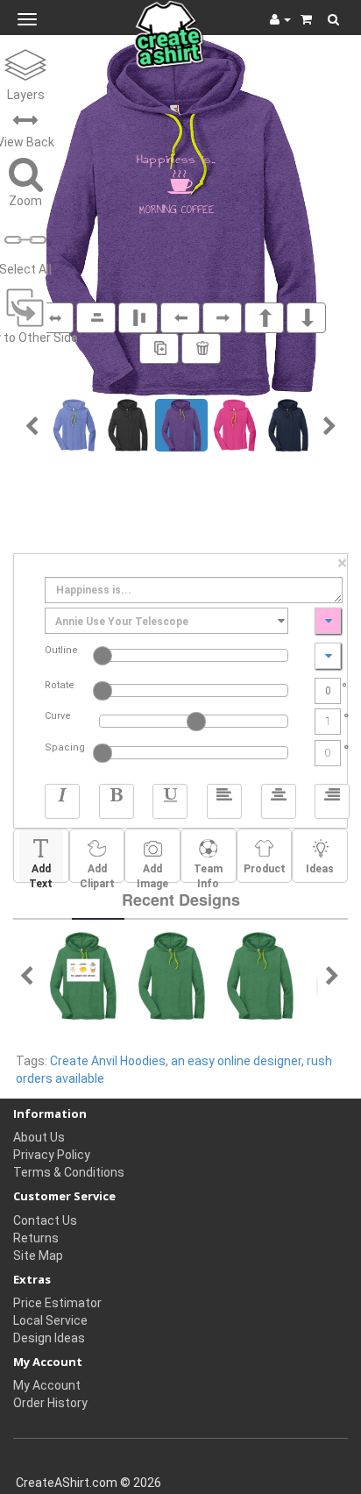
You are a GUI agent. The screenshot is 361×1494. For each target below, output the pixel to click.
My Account (47, 1385)
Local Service (50, 1320)
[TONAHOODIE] (83, 974)
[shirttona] (172, 974)
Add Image (152, 872)
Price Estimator (57, 1303)
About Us (39, 1137)
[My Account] (280, 19)
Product (265, 869)
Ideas (320, 869)
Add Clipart (97, 872)
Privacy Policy (51, 1155)
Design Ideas (49, 1338)
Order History (50, 1403)
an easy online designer (236, 1061)
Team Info (208, 872)
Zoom (25, 201)
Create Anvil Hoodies (108, 1061)
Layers (26, 95)
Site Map (38, 1256)
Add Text (41, 872)
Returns (36, 1238)
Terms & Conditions (68, 1172)
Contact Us (45, 1220)
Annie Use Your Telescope (121, 621)
